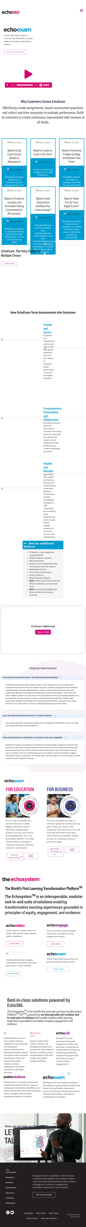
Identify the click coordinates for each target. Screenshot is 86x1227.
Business (9, 1182)
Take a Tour (43, 632)
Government (9, 1187)
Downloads (9, 1203)
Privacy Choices (32, 1218)
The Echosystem (9, 1171)
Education (9, 1177)
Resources (9, 1193)
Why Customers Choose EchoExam (43, 101)
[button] (81, 10)
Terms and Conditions (49, 1218)
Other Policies (54, 1213)
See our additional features (39, 545)
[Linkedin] (8, 1212)
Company (9, 1198)
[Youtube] (12, 1212)
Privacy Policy (41, 1213)
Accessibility (28, 1213)
